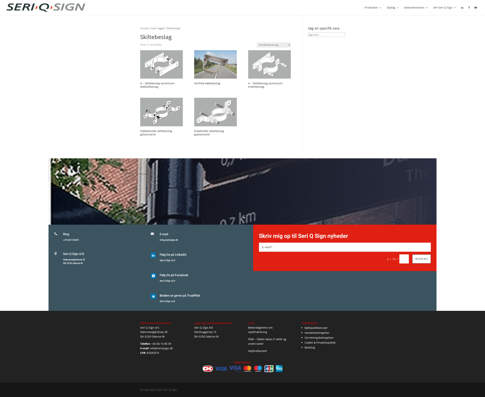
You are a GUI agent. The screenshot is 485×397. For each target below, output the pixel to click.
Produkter (371, 7)
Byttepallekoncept (316, 328)
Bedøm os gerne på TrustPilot (180, 295)
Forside (144, 28)
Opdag (391, 7)
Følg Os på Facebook (174, 275)
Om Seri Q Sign (442, 7)
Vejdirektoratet (257, 351)
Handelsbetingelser (317, 332)
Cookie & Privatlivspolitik (320, 342)
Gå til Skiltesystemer (242, 196)
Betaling (310, 347)
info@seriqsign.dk (169, 240)
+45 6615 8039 (71, 240)
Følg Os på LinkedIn (173, 254)
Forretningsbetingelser (319, 337)
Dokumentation (414, 7)
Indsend (421, 259)
